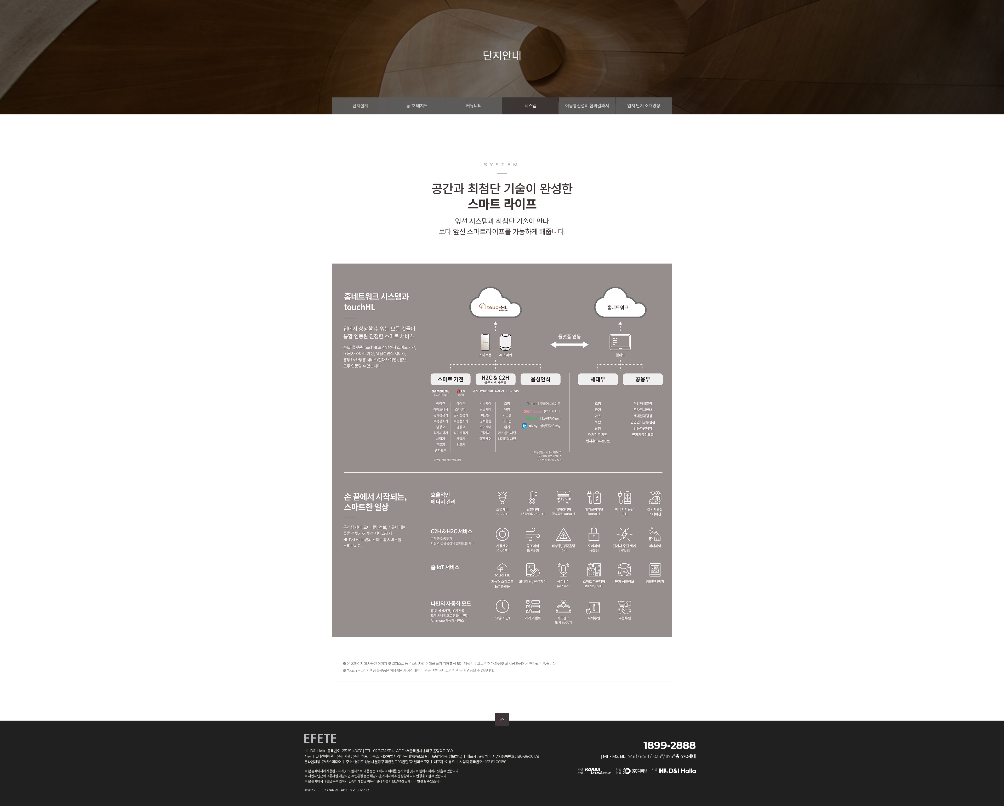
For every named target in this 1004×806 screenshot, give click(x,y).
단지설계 (360, 105)
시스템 (530, 105)
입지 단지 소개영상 (643, 105)
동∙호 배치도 (417, 105)
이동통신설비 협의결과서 (587, 105)
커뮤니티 (474, 105)
